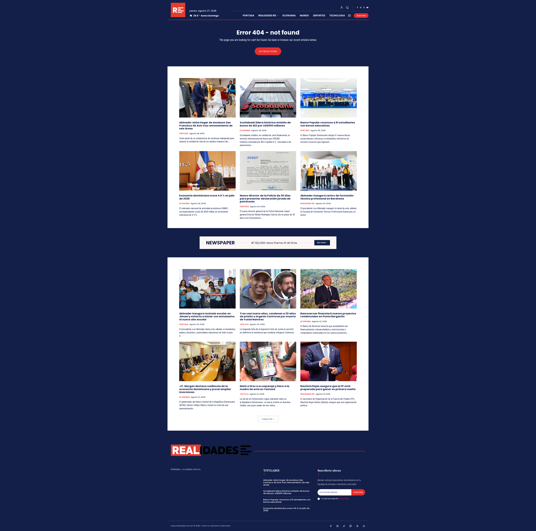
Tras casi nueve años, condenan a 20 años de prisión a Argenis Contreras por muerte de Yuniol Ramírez (268, 316)
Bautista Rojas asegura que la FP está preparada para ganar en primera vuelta (328, 387)
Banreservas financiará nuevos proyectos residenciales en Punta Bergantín (328, 315)
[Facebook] (357, 7)
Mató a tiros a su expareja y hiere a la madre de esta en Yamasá (264, 387)
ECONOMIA (245, 130)
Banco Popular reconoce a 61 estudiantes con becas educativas (327, 124)
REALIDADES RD (307, 203)
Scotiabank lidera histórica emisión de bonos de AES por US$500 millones (265, 124)
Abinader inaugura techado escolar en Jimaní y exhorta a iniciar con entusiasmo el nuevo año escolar (207, 316)
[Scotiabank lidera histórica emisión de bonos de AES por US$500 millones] (268, 98)
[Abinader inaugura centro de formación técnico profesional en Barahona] (328, 171)
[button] (347, 7)
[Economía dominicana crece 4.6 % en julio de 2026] (207, 171)
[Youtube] (367, 7)
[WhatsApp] (364, 526)
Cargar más (267, 419)
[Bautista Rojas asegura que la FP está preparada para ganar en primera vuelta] (328, 361)
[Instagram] (360, 7)
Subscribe (358, 492)
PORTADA (183, 133)
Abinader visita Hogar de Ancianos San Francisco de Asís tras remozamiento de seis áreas (206, 125)
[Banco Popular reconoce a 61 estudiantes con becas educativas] (328, 98)
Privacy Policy (343, 499)
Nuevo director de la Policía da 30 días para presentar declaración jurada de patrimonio (265, 198)
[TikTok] (344, 526)
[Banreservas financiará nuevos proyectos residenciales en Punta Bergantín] (328, 289)
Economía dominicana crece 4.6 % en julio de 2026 (206, 197)
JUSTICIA (244, 324)
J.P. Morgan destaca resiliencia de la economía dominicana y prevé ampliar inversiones (205, 389)
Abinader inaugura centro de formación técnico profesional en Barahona (327, 197)
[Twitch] (350, 526)
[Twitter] (364, 7)
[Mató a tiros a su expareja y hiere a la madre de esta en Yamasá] (268, 361)
